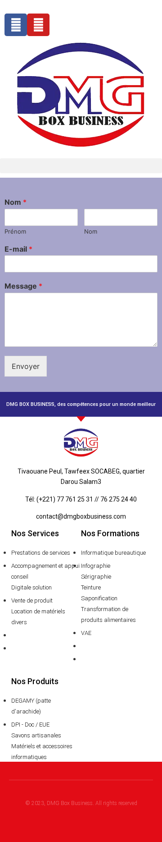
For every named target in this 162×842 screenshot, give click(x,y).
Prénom (15, 231)
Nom (15, 202)
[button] (81, 165)
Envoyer (26, 366)
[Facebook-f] (15, 25)
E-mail (18, 248)
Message (23, 285)
